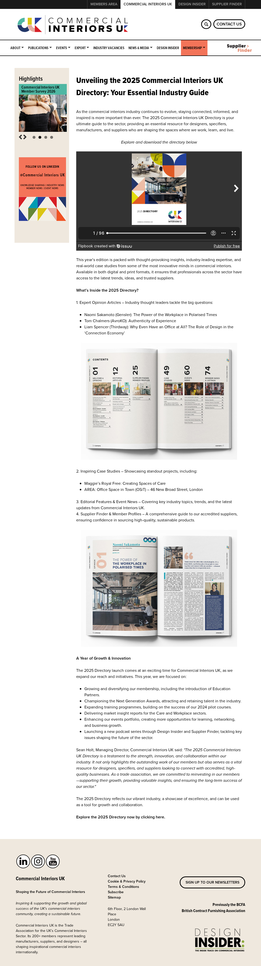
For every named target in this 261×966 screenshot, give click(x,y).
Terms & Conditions (123, 886)
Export (79, 48)
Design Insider (192, 4)
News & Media (137, 48)
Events (60, 48)
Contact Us (229, 24)
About (14, 48)
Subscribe (116, 892)
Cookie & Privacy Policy (127, 881)
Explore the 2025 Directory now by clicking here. (121, 817)
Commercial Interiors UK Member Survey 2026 (40, 89)
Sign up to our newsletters (212, 882)
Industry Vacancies (108, 47)
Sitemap (114, 897)
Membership (191, 48)
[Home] (73, 25)
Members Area (103, 4)
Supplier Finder (227, 4)
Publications (37, 48)
